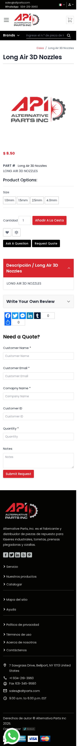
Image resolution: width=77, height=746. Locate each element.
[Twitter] (11, 554)
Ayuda (11, 609)
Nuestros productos (21, 576)
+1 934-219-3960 (21, 678)
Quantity (11, 428)
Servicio (12, 566)
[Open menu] (6, 20)
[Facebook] (5, 554)
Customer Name (17, 348)
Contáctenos (16, 650)
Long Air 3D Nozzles (61, 48)
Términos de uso (18, 634)
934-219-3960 (29, 6)
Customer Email (16, 368)
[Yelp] (23, 554)
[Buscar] (68, 35)
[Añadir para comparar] (16, 232)
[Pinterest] (29, 554)
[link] (69, 4)
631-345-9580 (22, 683)
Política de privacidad (22, 624)
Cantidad (10, 220)
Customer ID (12, 408)
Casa (40, 48)
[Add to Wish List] (7, 232)
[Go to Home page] (27, 20)
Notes (7, 448)
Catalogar (14, 584)
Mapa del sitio (17, 599)
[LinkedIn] (17, 554)
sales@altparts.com (17, 2)
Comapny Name (17, 388)
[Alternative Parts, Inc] (21, 510)
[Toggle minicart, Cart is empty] (70, 20)
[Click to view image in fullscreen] (38, 109)
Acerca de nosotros (21, 642)
